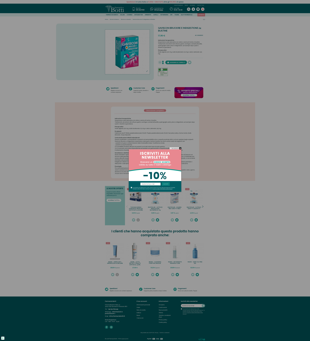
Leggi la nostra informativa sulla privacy (162, 188)
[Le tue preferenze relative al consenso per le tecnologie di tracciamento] (2, 338)
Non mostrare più (175, 148)
